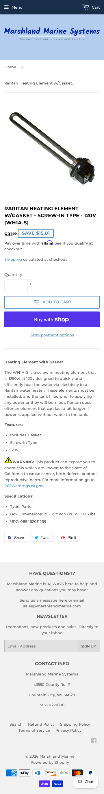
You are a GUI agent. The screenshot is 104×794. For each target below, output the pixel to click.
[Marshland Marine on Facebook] (94, 741)
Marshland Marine (57, 756)
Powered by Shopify (50, 762)
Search (16, 724)
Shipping (13, 259)
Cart (95, 7)
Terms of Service (34, 730)
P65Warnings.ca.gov (23, 485)
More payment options (52, 335)
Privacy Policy (68, 730)
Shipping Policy (75, 724)
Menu (17, 7)
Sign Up (88, 646)
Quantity (13, 274)
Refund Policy (41, 724)
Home (10, 67)
